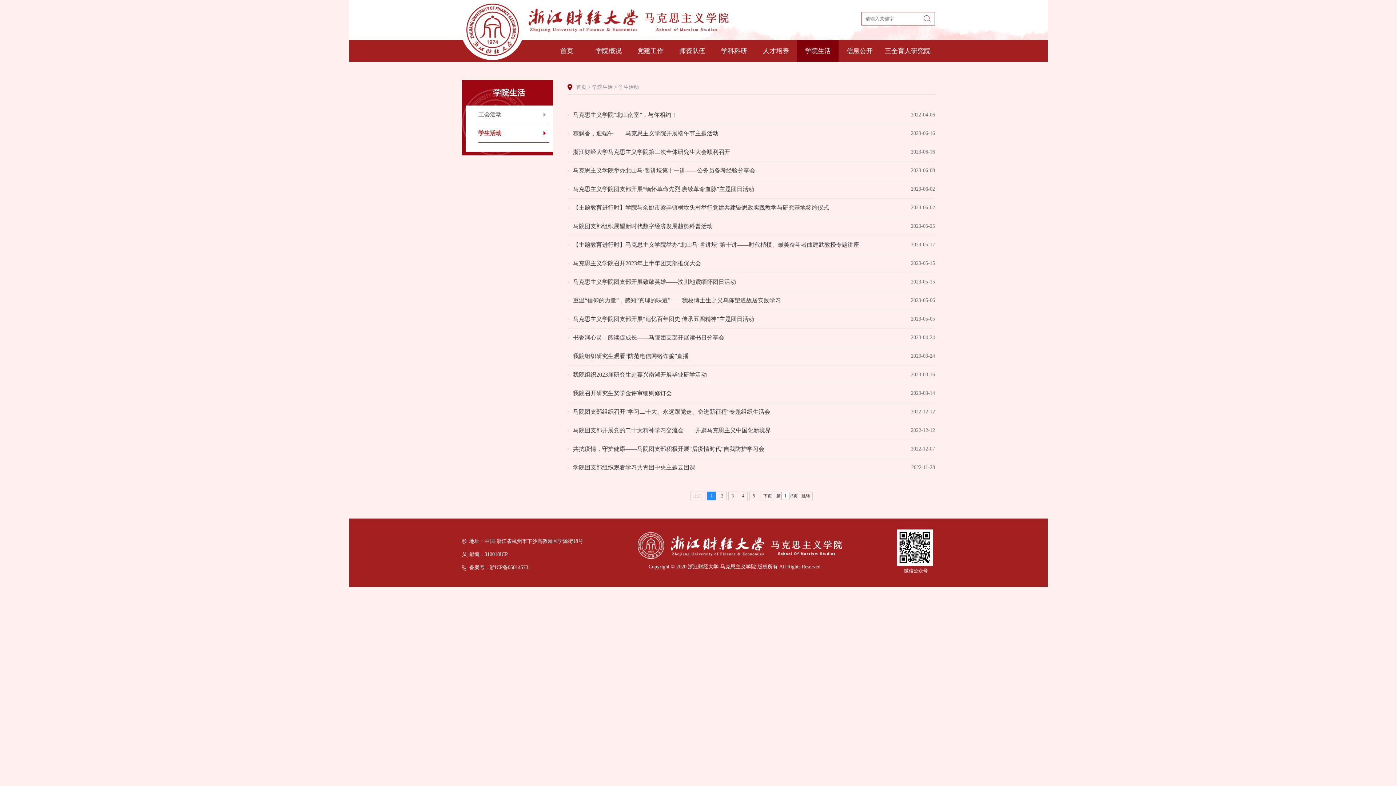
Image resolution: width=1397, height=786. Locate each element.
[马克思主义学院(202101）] (595, 32)
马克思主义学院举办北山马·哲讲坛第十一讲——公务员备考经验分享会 (754, 170)
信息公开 (860, 51)
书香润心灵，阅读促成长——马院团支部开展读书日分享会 (754, 337)
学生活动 (490, 133)
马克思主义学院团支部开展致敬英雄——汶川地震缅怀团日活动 (754, 282)
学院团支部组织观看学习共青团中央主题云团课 (754, 467)
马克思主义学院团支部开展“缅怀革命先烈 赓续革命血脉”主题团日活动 (754, 189)
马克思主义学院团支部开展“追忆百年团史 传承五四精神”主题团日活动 (754, 319)
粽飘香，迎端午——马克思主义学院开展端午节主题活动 (754, 133)
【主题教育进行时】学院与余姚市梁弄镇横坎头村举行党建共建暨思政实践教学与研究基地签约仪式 (754, 208)
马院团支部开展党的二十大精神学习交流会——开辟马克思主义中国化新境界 (754, 430)
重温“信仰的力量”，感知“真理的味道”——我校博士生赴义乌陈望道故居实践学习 (754, 300)
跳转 (805, 496)
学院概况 (609, 51)
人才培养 (776, 51)
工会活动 (490, 114)
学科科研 (734, 51)
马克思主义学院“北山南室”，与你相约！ (754, 115)
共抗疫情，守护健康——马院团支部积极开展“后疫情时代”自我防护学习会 (754, 449)
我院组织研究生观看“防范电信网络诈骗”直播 (754, 356)
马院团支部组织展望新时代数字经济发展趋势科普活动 (754, 226)
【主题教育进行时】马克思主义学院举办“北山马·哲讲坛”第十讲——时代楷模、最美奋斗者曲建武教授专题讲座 (754, 245)
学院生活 (818, 51)
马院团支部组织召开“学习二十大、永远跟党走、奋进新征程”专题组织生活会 (754, 412)
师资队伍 (692, 51)
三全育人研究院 (908, 51)
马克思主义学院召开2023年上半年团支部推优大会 (754, 263)
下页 (767, 496)
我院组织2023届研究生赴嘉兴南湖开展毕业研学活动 (754, 375)
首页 (566, 51)
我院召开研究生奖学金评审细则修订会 (754, 393)
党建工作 (650, 51)
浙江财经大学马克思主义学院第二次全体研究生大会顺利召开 (754, 152)
